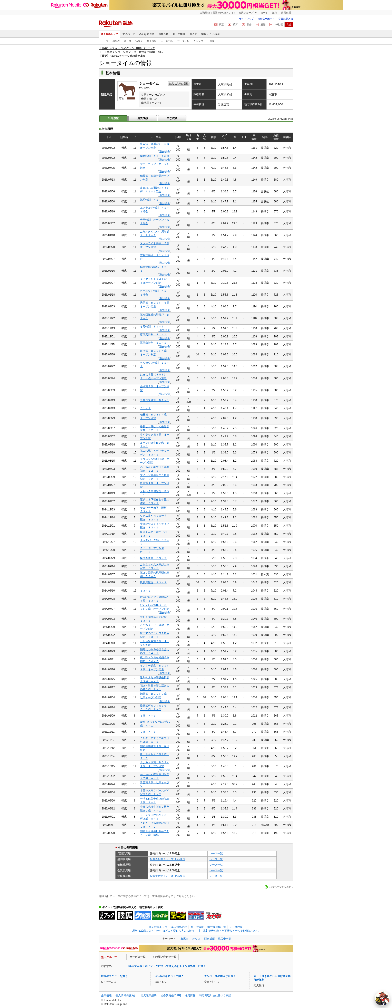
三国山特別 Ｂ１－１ (153, 342)
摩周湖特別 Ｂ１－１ (153, 334)
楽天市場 (286, 12)
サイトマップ (246, 18)
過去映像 (164, 151)
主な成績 (172, 118)
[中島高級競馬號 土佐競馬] (196, 915)
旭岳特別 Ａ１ (149, 199)
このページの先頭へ (281, 886)
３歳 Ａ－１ (148, 715)
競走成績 (152, 41)
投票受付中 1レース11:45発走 (167, 859)
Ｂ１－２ (145, 408)
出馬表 (116, 41)
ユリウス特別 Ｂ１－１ (154, 400)
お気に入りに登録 (178, 83)
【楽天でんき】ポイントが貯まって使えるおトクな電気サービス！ (166, 966)
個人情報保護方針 (126, 995)
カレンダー (199, 41)
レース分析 (167, 41)
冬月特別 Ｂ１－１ (152, 326)
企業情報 (106, 995)
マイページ (128, 34)
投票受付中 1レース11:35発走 (167, 875)
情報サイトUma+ (210, 34)
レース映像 (236, 927)
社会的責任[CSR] (170, 995)
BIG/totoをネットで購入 (169, 976)
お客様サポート (266, 18)
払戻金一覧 (224, 938)
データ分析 (183, 41)
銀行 (274, 12)
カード (264, 12)
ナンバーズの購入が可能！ (220, 976)
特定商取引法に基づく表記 (215, 995)
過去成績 (142, 118)
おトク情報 (179, 34)
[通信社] (160, 915)
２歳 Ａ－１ (148, 731)
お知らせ (163, 34)
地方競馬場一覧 (216, 927)
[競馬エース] (178, 915)
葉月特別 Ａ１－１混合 (154, 155)
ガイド (193, 34)
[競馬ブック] (107, 915)
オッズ (127, 41)
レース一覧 (216, 853)
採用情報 (190, 995)
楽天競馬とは (285, 18)
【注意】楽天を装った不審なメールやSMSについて (228, 930)
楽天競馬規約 (149, 995)
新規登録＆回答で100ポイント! (217, 12)
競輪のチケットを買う (114, 976)
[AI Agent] (382, 998)
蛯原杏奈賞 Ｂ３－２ (153, 558)
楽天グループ (246, 12)
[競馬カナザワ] (214, 915)
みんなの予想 (146, 34)
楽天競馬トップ (109, 34)
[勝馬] (125, 915)
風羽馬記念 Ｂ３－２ (153, 582)
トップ (104, 41)
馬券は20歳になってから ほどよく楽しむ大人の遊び (163, 930)
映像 (212, 41)
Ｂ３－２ (145, 590)
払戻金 (139, 41)
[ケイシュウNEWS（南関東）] (143, 915)
